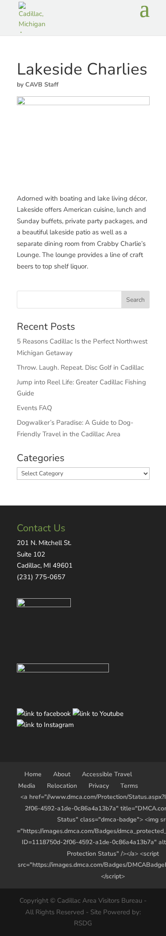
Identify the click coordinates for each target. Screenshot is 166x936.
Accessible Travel (107, 774)
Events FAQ (34, 407)
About (61, 774)
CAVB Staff (41, 84)
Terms (129, 786)
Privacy (99, 786)
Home (33, 774)
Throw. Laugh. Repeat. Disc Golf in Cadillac (80, 367)
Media (26, 786)
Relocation (62, 786)
